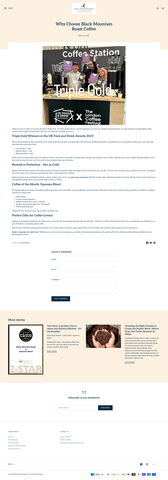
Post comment (60, 299)
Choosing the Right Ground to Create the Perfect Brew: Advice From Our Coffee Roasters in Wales (142, 330)
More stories (16, 320)
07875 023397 (65, 440)
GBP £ (10, 464)
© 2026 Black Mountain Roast (18, 474)
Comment (55, 280)
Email (54, 269)
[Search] (158, 8)
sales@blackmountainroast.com (71, 443)
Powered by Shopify (36, 474)
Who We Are (13, 440)
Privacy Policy (13, 443)
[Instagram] (147, 464)
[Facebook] (141, 464)
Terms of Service (14, 449)
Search (10, 437)
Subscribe (105, 408)
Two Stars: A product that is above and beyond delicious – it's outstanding (64, 329)
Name (53, 259)
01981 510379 (65, 437)
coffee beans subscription (79, 177)
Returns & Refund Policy (17, 446)
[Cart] (163, 8)
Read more (52, 351)
